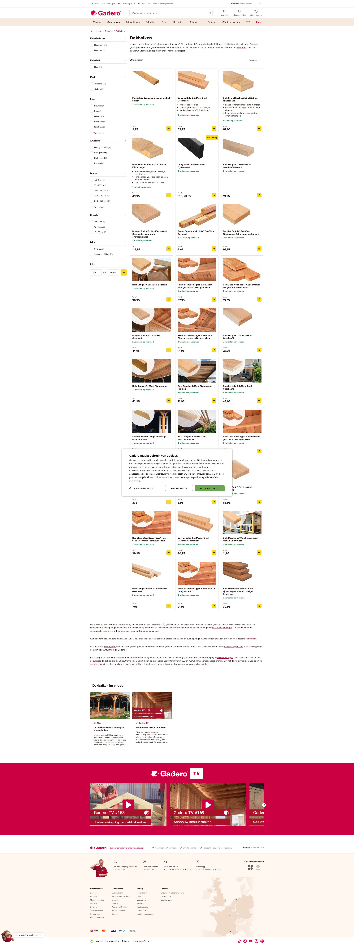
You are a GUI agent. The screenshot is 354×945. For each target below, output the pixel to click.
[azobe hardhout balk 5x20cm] (259, 606)
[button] (206, 12)
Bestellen (94, 903)
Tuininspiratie (142, 907)
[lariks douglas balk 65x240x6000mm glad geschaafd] (168, 248)
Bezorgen (94, 893)
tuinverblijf (251, 638)
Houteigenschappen (145, 914)
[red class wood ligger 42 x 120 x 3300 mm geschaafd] (259, 299)
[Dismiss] (40, 935)
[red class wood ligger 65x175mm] (214, 299)
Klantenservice (96, 889)
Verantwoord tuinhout (121, 896)
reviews (246, 3)
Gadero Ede (166, 896)
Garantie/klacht (96, 910)
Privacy (115, 903)
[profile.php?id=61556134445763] (245, 941)
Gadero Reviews (119, 910)
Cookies (115, 914)
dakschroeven (97, 664)
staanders (241, 47)
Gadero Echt (166, 900)
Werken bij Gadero (119, 907)
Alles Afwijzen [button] (179, 488)
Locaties (115, 900)
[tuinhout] (91, 31)
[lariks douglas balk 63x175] (168, 299)
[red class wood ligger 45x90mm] (259, 451)
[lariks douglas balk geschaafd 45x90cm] (259, 195)
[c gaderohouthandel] (251, 941)
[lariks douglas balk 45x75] (214, 502)
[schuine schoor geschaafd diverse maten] (168, 502)
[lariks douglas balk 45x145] (214, 552)
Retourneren (95, 914)
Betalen (93, 907)
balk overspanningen (222, 627)
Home (99, 31)
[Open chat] (7, 937)
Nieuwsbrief (142, 893)
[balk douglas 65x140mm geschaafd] (214, 128)
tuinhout (110, 649)
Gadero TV (141, 900)
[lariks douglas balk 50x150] (214, 400)
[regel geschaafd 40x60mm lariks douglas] (168, 606)
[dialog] (177, 472)
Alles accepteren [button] (209, 488)
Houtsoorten (142, 910)
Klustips (140, 903)
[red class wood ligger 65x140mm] (168, 552)
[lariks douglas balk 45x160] (259, 350)
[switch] (91, 45)
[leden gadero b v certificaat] (91, 941)
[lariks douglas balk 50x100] (259, 552)
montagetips (110, 646)
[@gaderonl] (239, 941)
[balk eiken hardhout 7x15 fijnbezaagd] (168, 195)
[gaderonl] (256, 941)
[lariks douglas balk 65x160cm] (259, 400)
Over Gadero (117, 889)
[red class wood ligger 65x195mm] (214, 350)
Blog (139, 896)
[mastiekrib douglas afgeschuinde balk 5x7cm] (168, 128)
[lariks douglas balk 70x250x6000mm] (259, 248)
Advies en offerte (97, 917)
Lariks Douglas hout (233, 646)
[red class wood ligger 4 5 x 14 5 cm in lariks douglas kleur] (214, 606)
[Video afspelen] (128, 804)
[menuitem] (97, 22)
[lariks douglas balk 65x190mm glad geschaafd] (168, 350)
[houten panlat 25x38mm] (214, 248)
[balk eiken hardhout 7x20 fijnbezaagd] (259, 128)
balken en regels (225, 657)
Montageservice (97, 900)
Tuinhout (109, 31)
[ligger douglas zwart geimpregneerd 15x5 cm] (214, 195)
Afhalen (93, 896)
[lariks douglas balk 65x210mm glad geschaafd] (259, 502)
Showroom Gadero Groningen (174, 893)
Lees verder (146, 480)
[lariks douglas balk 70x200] (168, 400)
